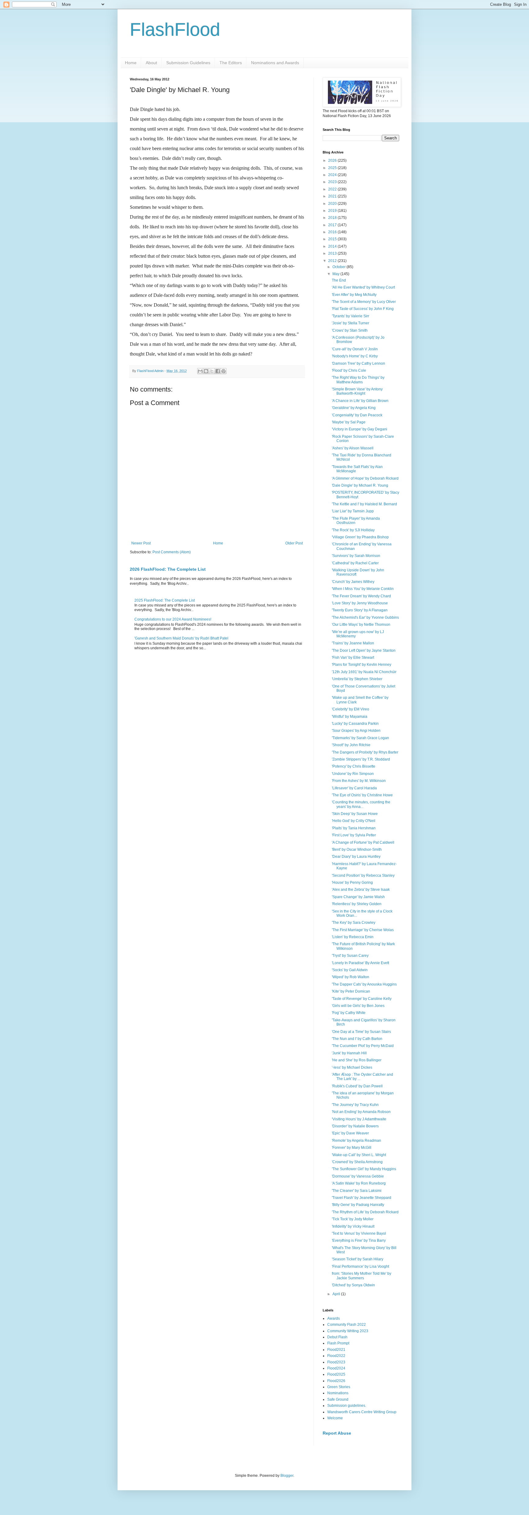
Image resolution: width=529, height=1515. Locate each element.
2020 (333, 203)
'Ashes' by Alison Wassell (352, 448)
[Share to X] (212, 371)
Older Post (294, 543)
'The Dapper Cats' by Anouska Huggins (364, 984)
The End (339, 280)
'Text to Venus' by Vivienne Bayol (359, 1233)
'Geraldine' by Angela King (354, 408)
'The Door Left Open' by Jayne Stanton (364, 650)
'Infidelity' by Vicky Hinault (353, 1226)
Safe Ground (337, 1399)
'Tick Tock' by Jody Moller (352, 1219)
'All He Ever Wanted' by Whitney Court (363, 287)
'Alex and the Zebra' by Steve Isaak (361, 889)
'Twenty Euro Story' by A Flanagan (360, 610)
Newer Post (141, 543)
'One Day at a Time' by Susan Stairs (361, 1032)
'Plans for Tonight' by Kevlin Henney (361, 664)
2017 (333, 225)
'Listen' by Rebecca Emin (352, 937)
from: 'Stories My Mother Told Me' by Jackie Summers (361, 1275)
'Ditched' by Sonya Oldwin (353, 1285)
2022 (333, 189)
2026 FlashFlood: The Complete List (168, 569)
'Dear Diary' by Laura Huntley (356, 856)
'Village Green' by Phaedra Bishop (360, 537)
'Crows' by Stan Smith (350, 330)
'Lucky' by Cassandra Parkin (355, 723)
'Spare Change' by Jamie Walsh (358, 897)
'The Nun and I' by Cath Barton (357, 1039)
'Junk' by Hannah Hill (349, 1053)
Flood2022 (336, 1356)
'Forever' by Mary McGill (351, 1147)
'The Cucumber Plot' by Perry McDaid (363, 1046)
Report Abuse (337, 1433)
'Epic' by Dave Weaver (350, 1133)
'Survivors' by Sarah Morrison (356, 556)
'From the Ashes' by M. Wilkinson (359, 781)
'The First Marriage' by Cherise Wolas (363, 930)
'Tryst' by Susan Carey (350, 955)
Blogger (286, 1475)
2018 (333, 218)
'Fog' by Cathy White (349, 1013)
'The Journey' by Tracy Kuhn (355, 1105)
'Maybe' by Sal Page (349, 422)
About (151, 62)
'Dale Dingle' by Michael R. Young (360, 485)
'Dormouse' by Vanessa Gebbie (358, 1176)
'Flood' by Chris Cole (349, 370)
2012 (333, 261)
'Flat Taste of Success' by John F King (363, 309)
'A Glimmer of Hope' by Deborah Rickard (365, 478)
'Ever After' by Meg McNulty (354, 295)
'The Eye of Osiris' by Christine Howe (362, 795)
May (336, 274)
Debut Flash (337, 1337)
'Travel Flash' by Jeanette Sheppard (361, 1198)
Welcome (335, 1418)
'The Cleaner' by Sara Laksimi (356, 1191)
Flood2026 (336, 1381)
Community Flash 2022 (346, 1324)
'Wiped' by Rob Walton (350, 977)
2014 (333, 246)
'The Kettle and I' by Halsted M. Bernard (364, 504)
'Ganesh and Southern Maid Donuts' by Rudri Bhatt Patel (181, 638)
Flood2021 (336, 1349)
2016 (333, 232)
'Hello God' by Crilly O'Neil (353, 821)
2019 (333, 210)
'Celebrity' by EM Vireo (350, 709)
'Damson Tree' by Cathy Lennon (358, 363)
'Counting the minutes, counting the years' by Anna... (361, 804)
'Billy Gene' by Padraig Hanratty (358, 1205)
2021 (333, 196)
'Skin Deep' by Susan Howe (355, 814)
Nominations (337, 1393)
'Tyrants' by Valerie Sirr (350, 316)
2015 (333, 239)
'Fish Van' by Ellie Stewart (353, 657)
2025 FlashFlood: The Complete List (164, 600)
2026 (333, 160)
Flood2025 (336, 1374)
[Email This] (200, 371)
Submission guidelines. (346, 1405)
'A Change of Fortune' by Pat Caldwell (363, 842)
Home (131, 62)
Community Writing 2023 (347, 1331)
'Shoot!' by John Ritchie (351, 745)
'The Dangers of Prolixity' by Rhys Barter (365, 752)
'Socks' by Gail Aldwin (350, 970)
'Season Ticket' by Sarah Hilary (357, 1259)
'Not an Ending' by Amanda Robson (361, 1112)
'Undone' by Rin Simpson (353, 774)
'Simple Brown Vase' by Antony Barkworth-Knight (357, 391)
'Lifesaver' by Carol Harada (354, 788)
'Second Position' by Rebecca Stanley (363, 875)
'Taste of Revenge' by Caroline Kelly (362, 999)
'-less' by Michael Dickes (352, 1067)
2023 (333, 182)
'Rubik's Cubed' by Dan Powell (357, 1086)
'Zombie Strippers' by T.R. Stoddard (361, 759)
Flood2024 (336, 1368)
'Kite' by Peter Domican (351, 991)
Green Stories (338, 1387)
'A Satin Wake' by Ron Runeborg (359, 1183)
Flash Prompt (338, 1343)
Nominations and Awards (275, 62)
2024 (333, 175)
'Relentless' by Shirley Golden (356, 904)
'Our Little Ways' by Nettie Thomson (361, 624)
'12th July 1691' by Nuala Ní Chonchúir (364, 672)
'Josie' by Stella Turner (350, 323)
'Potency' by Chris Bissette (353, 766)
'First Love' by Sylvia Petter (354, 835)
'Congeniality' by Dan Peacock (357, 415)
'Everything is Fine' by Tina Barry (359, 1240)
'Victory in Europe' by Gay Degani (359, 429)
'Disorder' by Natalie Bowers (355, 1126)
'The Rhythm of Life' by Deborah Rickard (365, 1212)
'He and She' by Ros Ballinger (356, 1060)
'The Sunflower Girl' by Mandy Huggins (364, 1169)
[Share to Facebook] (218, 371)
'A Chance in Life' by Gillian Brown (360, 401)
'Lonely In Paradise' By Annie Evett (360, 963)
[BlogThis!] (206, 371)
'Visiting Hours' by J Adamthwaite (359, 1119)
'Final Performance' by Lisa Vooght (360, 1266)
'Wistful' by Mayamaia (349, 716)
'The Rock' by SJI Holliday (353, 530)
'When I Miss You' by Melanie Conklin (363, 589)
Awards (333, 1318)
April (336, 1294)
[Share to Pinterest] (223, 371)
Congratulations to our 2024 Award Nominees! (172, 619)
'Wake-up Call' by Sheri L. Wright (359, 1155)
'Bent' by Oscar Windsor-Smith (357, 849)
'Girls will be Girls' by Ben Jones (358, 1006)
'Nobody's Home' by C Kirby (355, 356)
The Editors (230, 62)
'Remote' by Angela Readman (356, 1140)
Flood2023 (336, 1362)
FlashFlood (175, 29)
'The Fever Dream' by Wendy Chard (361, 596)
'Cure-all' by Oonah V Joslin (355, 349)
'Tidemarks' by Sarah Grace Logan (360, 738)
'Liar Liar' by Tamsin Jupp (353, 511)
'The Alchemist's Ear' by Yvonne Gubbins (365, 617)
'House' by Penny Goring (352, 882)
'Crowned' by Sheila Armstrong (357, 1162)
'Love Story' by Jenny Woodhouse (360, 603)
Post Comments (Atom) (171, 552)
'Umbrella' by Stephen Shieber (357, 679)
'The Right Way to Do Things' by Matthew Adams (358, 379)
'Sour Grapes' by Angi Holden (356, 730)
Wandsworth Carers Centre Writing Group (361, 1412)
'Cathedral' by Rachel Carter (355, 563)
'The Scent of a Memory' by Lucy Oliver (364, 302)
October (339, 267)
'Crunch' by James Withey (353, 582)
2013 (333, 253)
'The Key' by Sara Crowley (353, 922)
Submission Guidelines (188, 62)
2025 (333, 168)
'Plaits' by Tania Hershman (354, 828)
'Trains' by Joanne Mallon (353, 643)
